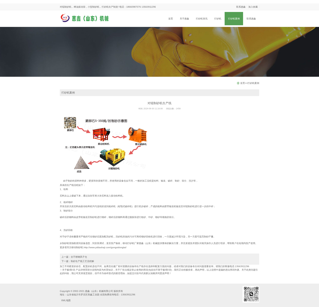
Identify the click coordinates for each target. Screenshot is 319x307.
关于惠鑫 (184, 18)
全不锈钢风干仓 (79, 257)
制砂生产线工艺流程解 (82, 261)
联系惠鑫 (241, 6)
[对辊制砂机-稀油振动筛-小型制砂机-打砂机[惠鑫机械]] (85, 17)
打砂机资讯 (202, 18)
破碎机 (128, 206)
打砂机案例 (234, 18)
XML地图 (66, 300)
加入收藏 (253, 6)
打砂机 (217, 18)
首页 (170, 18)
